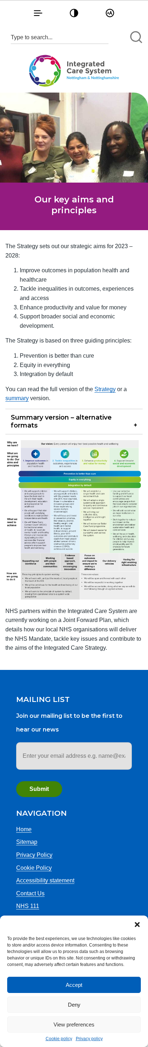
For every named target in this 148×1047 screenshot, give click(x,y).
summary (17, 398)
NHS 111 (27, 906)
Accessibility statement (45, 880)
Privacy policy (89, 1038)
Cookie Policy (34, 868)
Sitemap (26, 842)
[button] (137, 924)
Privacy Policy (34, 855)
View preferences (74, 1024)
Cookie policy (59, 1038)
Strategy (105, 389)
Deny (74, 1005)
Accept (74, 985)
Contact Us (30, 893)
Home (24, 829)
